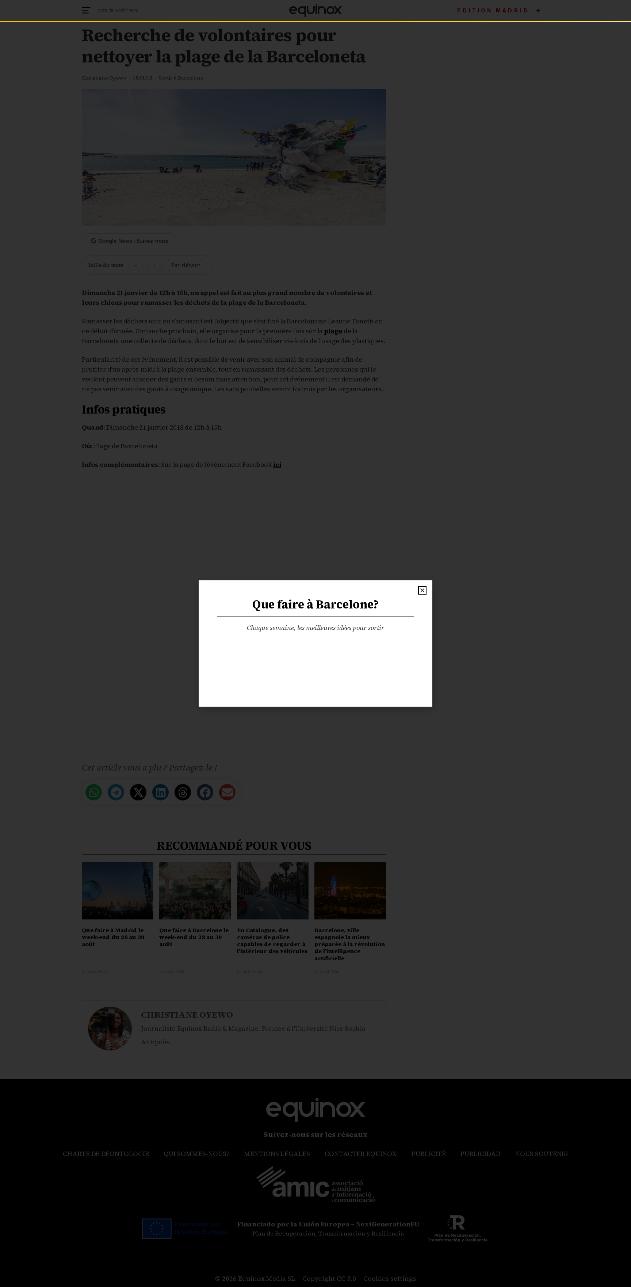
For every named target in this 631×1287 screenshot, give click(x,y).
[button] (422, 590)
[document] (315, 643)
